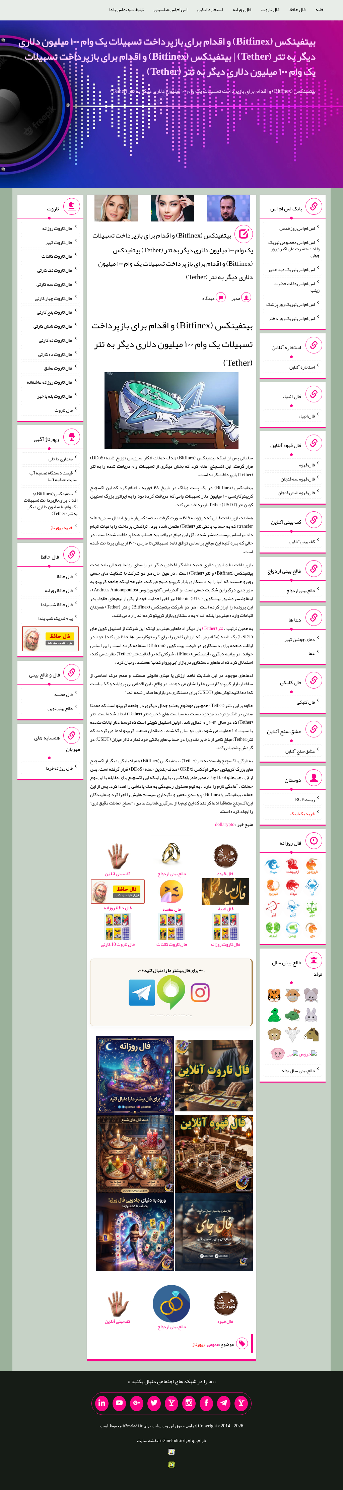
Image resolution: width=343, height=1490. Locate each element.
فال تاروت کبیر (59, 242)
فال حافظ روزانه (59, 590)
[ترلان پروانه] (172, 209)
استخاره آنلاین (210, 9)
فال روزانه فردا (59, 768)
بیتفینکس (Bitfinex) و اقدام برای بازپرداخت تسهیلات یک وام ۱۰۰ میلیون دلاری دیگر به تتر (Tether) (50, 503)
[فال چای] (214, 1233)
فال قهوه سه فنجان (298, 478)
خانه (320, 9)
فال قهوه (307, 464)
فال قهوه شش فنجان (296, 492)
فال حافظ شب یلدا (57, 604)
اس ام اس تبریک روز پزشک (290, 304)
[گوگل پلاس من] (136, 1403)
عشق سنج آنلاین (300, 750)
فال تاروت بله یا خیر (55, 396)
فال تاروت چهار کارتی (54, 298)
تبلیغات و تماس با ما (126, 9)
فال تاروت (270, 9)
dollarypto (224, 824)
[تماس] (171, 1403)
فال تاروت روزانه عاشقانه (50, 382)
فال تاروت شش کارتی (53, 326)
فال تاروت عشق (58, 368)
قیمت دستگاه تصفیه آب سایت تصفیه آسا (53, 476)
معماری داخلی (61, 458)
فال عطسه (63, 694)
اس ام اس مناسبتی (170, 9)
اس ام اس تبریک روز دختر (292, 318)
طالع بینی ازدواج (300, 590)
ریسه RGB (305, 799)
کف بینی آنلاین (302, 541)
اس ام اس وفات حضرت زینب (297, 287)
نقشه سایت (147, 1440)
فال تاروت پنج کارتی (55, 312)
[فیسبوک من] (206, 1403)
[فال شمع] (135, 1155)
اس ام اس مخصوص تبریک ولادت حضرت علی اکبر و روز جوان (294, 248)
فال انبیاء (307, 415)
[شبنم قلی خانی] (116, 209)
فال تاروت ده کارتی (55, 354)
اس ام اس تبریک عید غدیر (291, 269)
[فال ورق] (135, 1233)
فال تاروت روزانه (57, 228)
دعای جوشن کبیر (299, 639)
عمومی (213, 1344)
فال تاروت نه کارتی (56, 340)
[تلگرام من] (223, 1403)
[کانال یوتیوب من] (119, 1403)
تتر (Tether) (212, 628)
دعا (311, 653)
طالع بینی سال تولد (298, 1070)
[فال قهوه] (214, 1155)
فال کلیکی (306, 702)
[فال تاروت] (214, 1077)
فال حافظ (297, 9)
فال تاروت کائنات (57, 256)
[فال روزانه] (135, 1077)
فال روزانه (242, 9)
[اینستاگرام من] (189, 1403)
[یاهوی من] (241, 1403)
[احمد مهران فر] (228, 209)
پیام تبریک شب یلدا (55, 618)
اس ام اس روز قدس (297, 228)
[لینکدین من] (102, 1403)
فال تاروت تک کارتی (55, 270)
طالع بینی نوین (60, 708)
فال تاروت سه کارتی (55, 284)
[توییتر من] (154, 1403)
